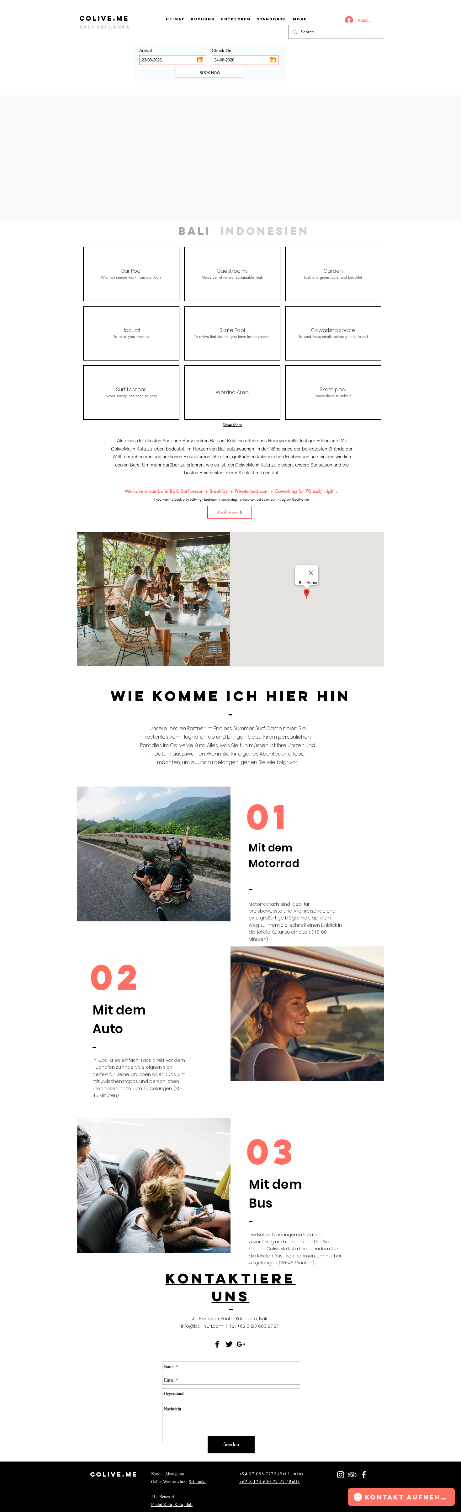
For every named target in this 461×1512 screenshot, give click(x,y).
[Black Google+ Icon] (241, 1344)
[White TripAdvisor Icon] (352, 1474)
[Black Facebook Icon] (217, 1344)
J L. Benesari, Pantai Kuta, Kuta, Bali (229, 1318)
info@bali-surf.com (202, 1326)
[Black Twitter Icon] (229, 1344)
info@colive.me (253, 1496)
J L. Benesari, (163, 1496)
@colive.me (300, 499)
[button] (271, 19)
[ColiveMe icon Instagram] (340, 1474)
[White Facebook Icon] (363, 1474)
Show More (232, 424)
